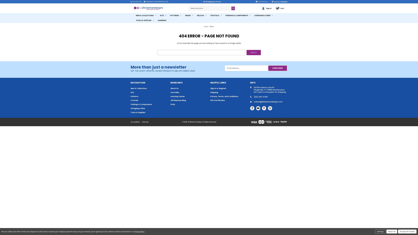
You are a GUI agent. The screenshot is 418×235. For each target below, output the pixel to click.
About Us (174, 88)
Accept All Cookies (407, 231)
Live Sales (174, 92)
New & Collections (145, 15)
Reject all (391, 231)
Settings (380, 231)
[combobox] (212, 8)
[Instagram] (270, 108)
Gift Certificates (263, 2)
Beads (188, 15)
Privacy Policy (139, 232)
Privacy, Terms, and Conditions (224, 96)
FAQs (172, 104)
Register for (280, 2)
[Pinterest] (264, 108)
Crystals (214, 15)
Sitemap (145, 122)
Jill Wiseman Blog (178, 100)
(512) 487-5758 (137, 2)
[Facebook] (252, 108)
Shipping (214, 92)
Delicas (200, 15)
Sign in (269, 8)
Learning (162, 20)
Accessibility (135, 122)
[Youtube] (258, 108)
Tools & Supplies (143, 20)
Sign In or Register (218, 88)
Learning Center (177, 96)
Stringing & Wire (262, 15)
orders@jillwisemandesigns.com (157, 2)
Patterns (174, 15)
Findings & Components (236, 15)
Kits (162, 15)
